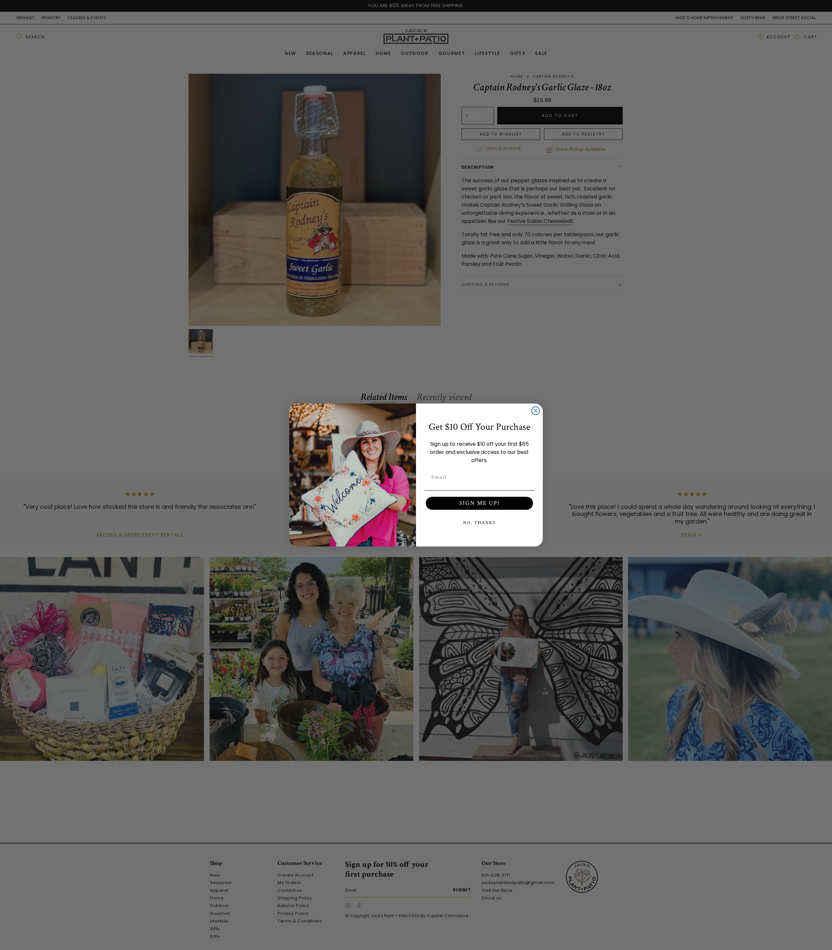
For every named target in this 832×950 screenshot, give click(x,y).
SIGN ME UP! (479, 503)
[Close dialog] (536, 411)
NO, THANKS (479, 523)
